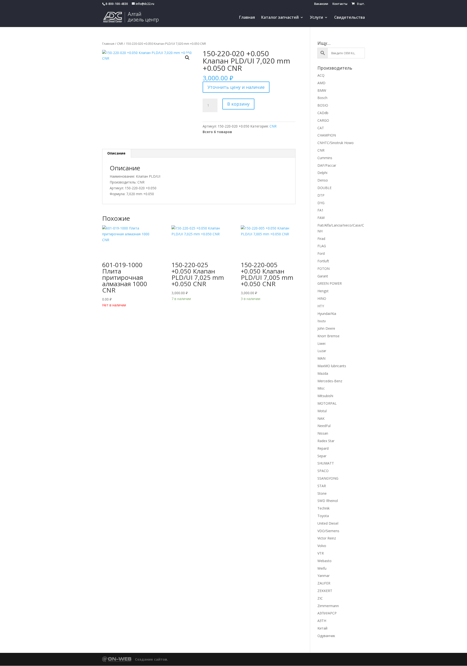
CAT (320, 128)
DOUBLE (324, 187)
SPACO (323, 470)
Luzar (321, 350)
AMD (321, 83)
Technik (323, 508)
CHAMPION (326, 135)
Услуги (316, 18)
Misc (321, 388)
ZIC (320, 598)
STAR (321, 486)
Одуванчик (326, 635)
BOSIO (322, 105)
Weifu (321, 568)
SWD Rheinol (327, 500)
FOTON (323, 268)
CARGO (323, 120)
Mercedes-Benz (329, 381)
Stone (322, 493)
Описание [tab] (116, 153)
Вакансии (321, 4)
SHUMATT (325, 463)
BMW (321, 90)
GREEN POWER (329, 283)
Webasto (324, 560)
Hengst (323, 291)
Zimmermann (328, 605)
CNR (120, 43)
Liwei (321, 343)
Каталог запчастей (280, 18)
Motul (322, 411)
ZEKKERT (324, 590)
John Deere (326, 328)
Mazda (322, 373)
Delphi (322, 172)
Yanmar (323, 575)
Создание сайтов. (151, 659)
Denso (322, 180)
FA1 (320, 210)
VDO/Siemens (328, 531)
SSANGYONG (327, 478)
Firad (321, 238)
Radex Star (325, 440)
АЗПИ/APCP (327, 613)
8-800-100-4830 (117, 4)
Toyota (323, 515)
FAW (321, 217)
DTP (320, 195)
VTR (320, 553)
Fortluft (323, 261)
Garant (322, 276)
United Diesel (327, 523)
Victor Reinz (326, 538)
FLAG (321, 246)
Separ (321, 456)
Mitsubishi (325, 395)
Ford (321, 253)
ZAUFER (323, 583)
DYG (320, 203)
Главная (247, 18)
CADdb (322, 112)
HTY (320, 306)
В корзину (238, 104)
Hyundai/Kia (326, 313)
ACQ (320, 75)
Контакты (339, 4)
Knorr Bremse (328, 336)
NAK (320, 418)
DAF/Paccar (326, 165)
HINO (321, 298)
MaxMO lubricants (331, 366)
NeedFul (324, 425)
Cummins (324, 157)
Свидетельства (349, 18)
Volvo (321, 545)
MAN (321, 358)
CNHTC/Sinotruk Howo (335, 142)
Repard (323, 448)
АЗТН (321, 620)
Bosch (322, 97)
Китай (322, 628)
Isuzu (321, 321)
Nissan (322, 433)
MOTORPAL (327, 403)
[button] (187, 57)
